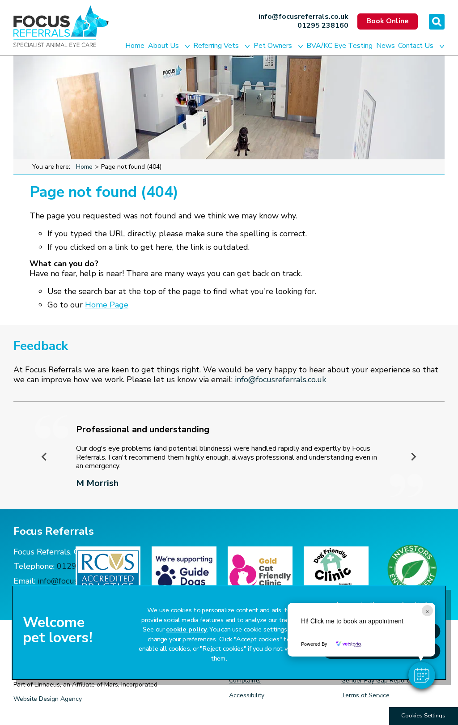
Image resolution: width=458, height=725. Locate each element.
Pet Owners (273, 46)
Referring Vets (216, 46)
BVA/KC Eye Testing (339, 46)
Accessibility (246, 695)
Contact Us (415, 46)
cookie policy (186, 629)
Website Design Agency (47, 699)
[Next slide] (413, 456)
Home (134, 46)
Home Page (106, 304)
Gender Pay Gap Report (375, 680)
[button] (421, 675)
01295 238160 (322, 25)
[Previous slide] (44, 456)
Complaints (245, 680)
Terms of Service (365, 695)
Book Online (387, 21)
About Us (163, 46)
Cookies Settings (423, 716)
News (385, 46)
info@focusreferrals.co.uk (303, 17)
